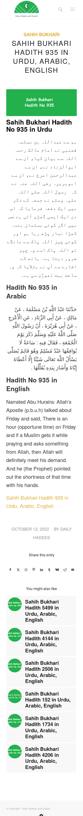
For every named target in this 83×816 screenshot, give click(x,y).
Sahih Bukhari (42, 34)
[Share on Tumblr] (49, 569)
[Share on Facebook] (10, 569)
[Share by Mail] (73, 569)
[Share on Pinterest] (34, 569)
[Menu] (72, 9)
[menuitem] (59, 9)
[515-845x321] (41, 102)
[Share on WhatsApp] (26, 569)
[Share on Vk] (57, 569)
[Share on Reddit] (65, 569)
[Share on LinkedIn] (41, 569)
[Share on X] (18, 569)
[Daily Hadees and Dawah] (34, 9)
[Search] (59, 9)
